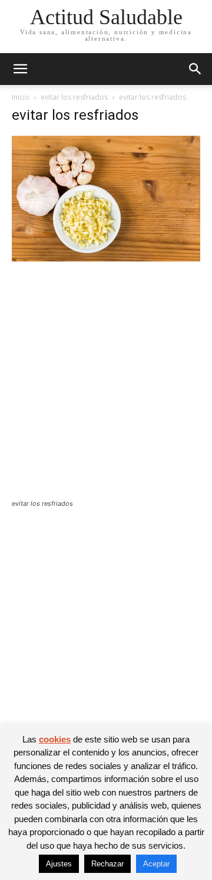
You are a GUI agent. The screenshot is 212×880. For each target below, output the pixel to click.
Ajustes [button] (59, 863)
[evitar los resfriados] (106, 258)
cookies (55, 739)
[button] (20, 69)
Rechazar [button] (107, 863)
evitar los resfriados (74, 97)
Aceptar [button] (156, 863)
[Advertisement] (106, 388)
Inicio (20, 97)
